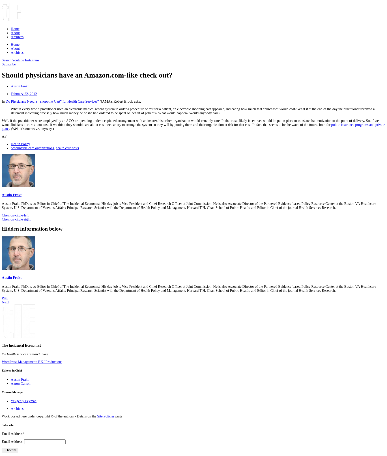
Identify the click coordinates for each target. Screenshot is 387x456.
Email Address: (13, 441)
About (15, 33)
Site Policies (105, 416)
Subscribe (10, 450)
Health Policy (20, 144)
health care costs (67, 148)
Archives (17, 37)
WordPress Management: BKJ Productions (32, 362)
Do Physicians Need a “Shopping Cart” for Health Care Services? (52, 101)
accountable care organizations (32, 148)
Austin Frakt (12, 195)
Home (15, 29)
